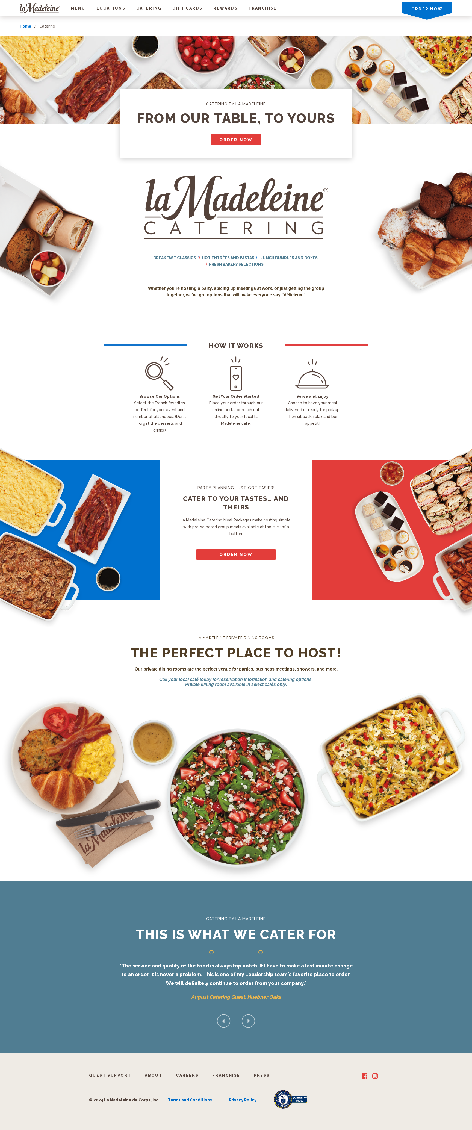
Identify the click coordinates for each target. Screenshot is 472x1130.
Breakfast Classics (174, 258)
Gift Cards (187, 8)
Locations (111, 8)
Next (248, 1021)
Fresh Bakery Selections (236, 264)
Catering (148, 8)
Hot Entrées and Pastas (228, 258)
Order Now (236, 139)
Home (25, 26)
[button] (78, 8)
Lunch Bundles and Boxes (289, 258)
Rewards (225, 8)
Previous (224, 1021)
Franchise (263, 8)
